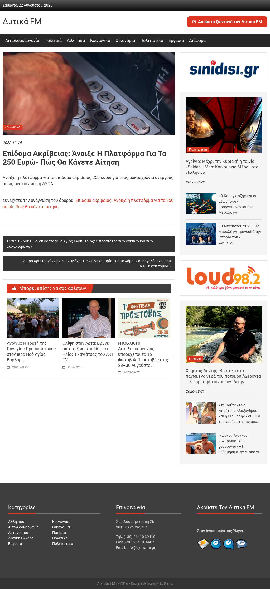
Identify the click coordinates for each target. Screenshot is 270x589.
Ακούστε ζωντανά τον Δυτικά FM (230, 21)
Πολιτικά (53, 40)
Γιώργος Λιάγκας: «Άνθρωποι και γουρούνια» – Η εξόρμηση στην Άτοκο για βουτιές (240, 444)
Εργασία (176, 40)
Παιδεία (59, 532)
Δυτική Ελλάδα (21, 538)
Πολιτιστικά (151, 40)
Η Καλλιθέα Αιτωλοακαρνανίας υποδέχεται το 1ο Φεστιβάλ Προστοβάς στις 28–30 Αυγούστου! (143, 354)
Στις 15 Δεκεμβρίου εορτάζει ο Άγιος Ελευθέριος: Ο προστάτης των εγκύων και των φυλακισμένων (80, 244)
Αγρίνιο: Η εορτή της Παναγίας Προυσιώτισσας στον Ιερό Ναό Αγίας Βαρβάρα (31, 351)
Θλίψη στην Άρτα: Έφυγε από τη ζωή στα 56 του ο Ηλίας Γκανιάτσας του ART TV (88, 351)
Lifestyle (195, 359)
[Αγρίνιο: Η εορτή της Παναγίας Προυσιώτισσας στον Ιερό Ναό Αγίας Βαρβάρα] (33, 318)
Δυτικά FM (22, 21)
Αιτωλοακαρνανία (22, 40)
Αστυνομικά (18, 532)
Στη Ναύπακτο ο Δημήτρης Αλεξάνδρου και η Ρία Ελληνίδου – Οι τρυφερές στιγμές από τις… (239, 414)
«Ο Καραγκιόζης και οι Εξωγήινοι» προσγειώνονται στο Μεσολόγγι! (238, 204)
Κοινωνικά (100, 40)
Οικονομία (125, 40)
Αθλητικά (76, 40)
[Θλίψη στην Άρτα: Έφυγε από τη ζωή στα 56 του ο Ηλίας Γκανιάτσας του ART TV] (88, 318)
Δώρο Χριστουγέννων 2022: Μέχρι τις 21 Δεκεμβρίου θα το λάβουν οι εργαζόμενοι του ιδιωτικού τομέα (97, 263)
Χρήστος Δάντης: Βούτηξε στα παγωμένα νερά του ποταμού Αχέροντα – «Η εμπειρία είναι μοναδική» (223, 376)
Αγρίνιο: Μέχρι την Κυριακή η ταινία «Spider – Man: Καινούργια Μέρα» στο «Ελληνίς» (222, 167)
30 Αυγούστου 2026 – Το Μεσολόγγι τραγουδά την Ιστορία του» (240, 231)
